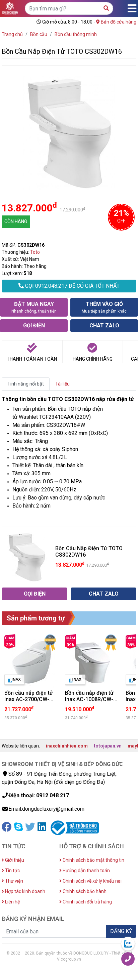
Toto (35, 252)
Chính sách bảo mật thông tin (93, 860)
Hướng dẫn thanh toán (86, 870)
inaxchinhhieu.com (67, 746)
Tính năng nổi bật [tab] (25, 384)
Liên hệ (12, 901)
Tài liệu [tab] (62, 384)
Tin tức (12, 870)
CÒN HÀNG (15, 221)
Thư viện (13, 881)
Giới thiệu (14, 860)
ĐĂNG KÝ (121, 931)
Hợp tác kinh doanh (24, 891)
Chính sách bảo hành (84, 891)
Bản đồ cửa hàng (118, 22)
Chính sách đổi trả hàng (87, 901)
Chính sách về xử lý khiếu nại (92, 881)
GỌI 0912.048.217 (72, 286)
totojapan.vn (108, 746)
